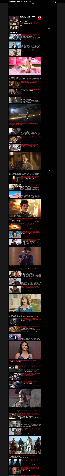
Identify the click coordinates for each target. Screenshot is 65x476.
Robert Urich (36, 22)
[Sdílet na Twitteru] (21, 25)
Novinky (25, 1)
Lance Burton (24, 22)
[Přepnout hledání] (54, 1)
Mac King (28, 22)
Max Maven (31, 22)
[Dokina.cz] (12, 1)
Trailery (29, 1)
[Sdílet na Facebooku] (20, 25)
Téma (22, 1)
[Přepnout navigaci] (55, 1)
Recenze (18, 1)
